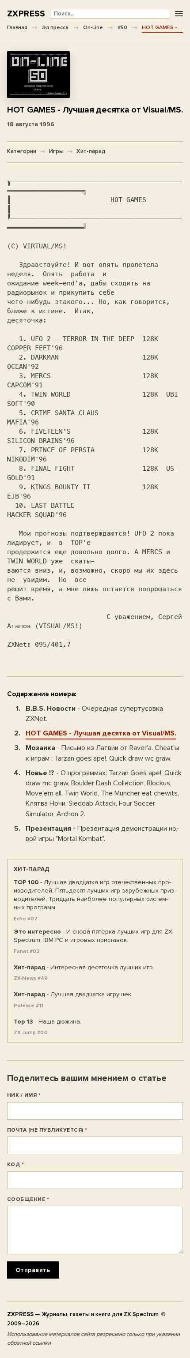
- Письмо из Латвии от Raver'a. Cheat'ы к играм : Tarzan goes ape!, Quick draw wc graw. (102, 752)
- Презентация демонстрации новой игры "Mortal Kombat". (102, 833)
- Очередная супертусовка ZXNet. (94, 713)
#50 (122, 27)
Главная (17, 27)
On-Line (93, 27)
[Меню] (179, 14)
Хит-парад (91, 151)
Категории (21, 151)
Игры (56, 151)
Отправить (32, 1270)
